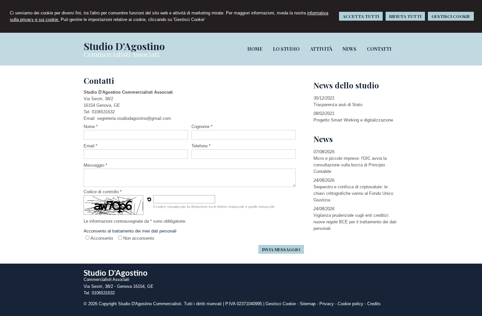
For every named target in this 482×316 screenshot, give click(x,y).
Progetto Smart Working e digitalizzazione (353, 120)
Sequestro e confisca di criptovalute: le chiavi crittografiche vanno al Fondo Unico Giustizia (353, 193)
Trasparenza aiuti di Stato (337, 104)
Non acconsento (138, 238)
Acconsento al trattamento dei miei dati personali (130, 231)
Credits (374, 303)
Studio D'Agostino (124, 46)
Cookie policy (350, 303)
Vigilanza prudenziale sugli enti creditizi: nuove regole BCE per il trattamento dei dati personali (354, 222)
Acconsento (101, 238)
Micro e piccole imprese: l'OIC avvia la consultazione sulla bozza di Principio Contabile (350, 165)
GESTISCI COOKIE (451, 16)
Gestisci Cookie (281, 303)
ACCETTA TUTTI (361, 16)
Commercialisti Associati (121, 54)
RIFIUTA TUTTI (405, 16)
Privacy (326, 303)
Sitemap (307, 303)
